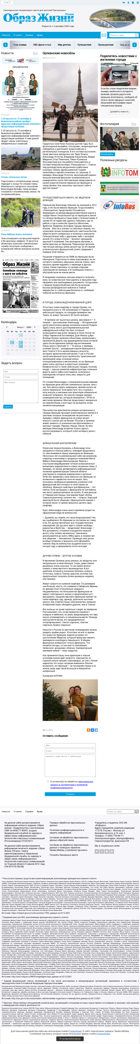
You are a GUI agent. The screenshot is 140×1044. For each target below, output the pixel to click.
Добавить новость (119, 112)
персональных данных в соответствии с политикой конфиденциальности (71, 784)
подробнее (75, 1031)
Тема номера (19, 44)
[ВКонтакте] (92, 730)
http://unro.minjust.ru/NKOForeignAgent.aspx (31, 977)
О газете (18, 35)
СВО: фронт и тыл (42, 44)
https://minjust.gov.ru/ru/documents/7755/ (30, 913)
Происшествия (105, 44)
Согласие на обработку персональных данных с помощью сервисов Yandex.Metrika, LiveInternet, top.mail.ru (69, 847)
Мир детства (64, 44)
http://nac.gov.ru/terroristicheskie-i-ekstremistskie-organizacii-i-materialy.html (45, 998)
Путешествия (84, 44)
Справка (29, 35)
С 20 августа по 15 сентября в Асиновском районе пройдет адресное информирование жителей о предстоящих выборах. (20, 122)
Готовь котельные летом (14, 177)
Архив (40, 35)
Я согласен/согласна (70, 1039)
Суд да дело (126, 44)
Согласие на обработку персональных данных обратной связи (69, 838)
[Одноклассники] (88, 730)
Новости (6, 35)
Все (35, 53)
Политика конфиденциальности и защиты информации (67, 831)
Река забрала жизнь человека (16, 234)
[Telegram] (96, 730)
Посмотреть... (107, 154)
